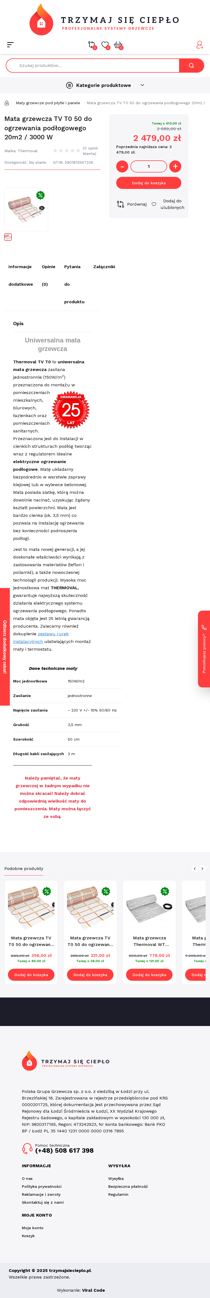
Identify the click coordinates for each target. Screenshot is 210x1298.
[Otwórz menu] (10, 45)
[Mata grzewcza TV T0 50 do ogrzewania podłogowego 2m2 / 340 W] (31, 907)
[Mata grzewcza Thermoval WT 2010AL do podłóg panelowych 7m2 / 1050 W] (149, 907)
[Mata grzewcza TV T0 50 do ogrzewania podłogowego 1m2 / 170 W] (90, 907)
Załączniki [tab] (104, 266)
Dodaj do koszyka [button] (31, 975)
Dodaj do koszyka (149, 183)
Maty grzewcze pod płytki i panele (48, 103)
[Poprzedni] (194, 868)
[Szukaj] (191, 65)
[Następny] (202, 868)
